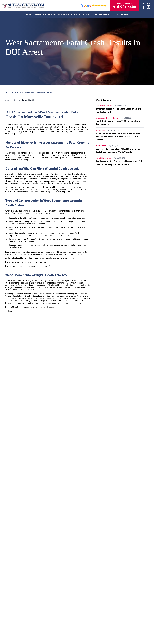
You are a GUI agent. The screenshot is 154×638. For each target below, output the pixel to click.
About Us (39, 14)
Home (11, 92)
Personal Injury (56, 14)
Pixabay (50, 307)
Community (74, 14)
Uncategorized (101, 146)
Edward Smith (28, 100)
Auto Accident (100, 105)
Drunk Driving (100, 158)
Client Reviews (120, 14)
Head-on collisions (112, 118)
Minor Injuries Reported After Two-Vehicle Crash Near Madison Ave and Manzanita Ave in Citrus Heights (118, 136)
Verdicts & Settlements (96, 14)
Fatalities (109, 105)
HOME (28, 14)
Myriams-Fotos (36, 307)
